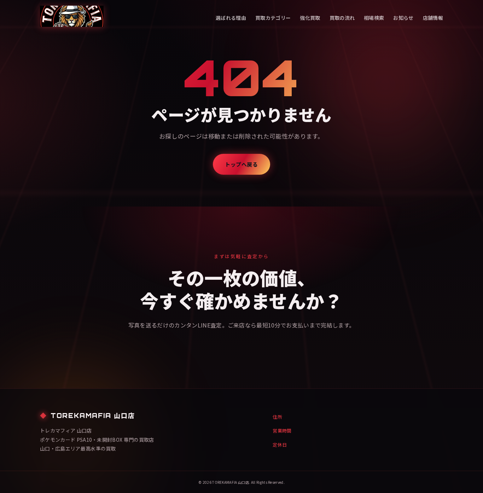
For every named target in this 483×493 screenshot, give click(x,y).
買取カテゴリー (273, 17)
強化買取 (310, 17)
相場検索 (374, 17)
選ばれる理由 (231, 17)
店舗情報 (433, 17)
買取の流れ (342, 17)
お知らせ (403, 17)
